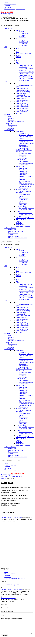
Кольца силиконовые (26, 163)
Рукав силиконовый (22, 88)
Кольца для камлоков (26, 78)
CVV (17, 52)
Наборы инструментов (15, 231)
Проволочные (23, 198)
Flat (17, 62)
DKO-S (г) (22, 40)
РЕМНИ (18, 211)
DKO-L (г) (22, 32)
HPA (17, 60)
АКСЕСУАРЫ (9, 130)
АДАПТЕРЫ (20, 131)
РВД (17, 83)
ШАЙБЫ (19, 223)
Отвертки (11, 234)
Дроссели (11, 118)
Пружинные (23, 199)
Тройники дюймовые (26, 135)
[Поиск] (19, 241)
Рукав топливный (21, 111)
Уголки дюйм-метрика (26, 143)
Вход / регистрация (7, 13)
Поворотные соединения (16, 121)
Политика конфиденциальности (14, 9)
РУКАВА (7, 82)
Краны (10, 116)
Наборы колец (23, 165)
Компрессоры (12, 125)
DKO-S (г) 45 (23, 42)
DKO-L (18, 30)
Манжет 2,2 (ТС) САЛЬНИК (24, 172)
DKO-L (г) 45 (23, 33)
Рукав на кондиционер (23, 91)
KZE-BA (18, 55)
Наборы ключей (13, 233)
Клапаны (11, 120)
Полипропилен (24, 80)
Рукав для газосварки (22, 106)
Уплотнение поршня (25, 186)
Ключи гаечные (13, 229)
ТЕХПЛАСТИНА (21, 216)
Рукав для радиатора (22, 110)
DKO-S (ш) (23, 45)
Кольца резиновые (25, 161)
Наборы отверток (13, 236)
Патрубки (19, 113)
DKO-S (18, 38)
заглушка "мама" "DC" (26, 72)
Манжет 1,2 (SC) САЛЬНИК (24, 168)
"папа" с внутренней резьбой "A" (26, 69)
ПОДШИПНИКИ (21, 189)
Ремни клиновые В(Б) (26, 214)
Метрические (23, 148)
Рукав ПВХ (19, 101)
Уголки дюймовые (25, 136)
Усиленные (23, 203)
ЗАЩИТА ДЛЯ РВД (25, 85)
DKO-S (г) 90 (23, 43)
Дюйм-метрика (24, 141)
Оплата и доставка (10, 4)
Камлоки (18, 63)
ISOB (17, 50)
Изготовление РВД (7, 12)
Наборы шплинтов (25, 153)
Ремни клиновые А (25, 213)
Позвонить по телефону (8, 598)
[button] (10, 25)
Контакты (7, 7)
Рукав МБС (19, 87)
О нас (6, 2)
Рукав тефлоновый (22, 105)
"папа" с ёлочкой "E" (26, 77)
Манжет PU (23, 174)
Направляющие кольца (26, 184)
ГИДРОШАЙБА (21, 206)
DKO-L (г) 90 (23, 35)
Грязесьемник (23, 188)
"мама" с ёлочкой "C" (26, 75)
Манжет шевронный (25, 183)
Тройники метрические (23, 145)
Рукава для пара (21, 98)
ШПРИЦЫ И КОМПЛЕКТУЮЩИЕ (23, 225)
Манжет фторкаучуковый (24, 180)
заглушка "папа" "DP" (26, 73)
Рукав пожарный (21, 103)
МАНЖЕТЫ (20, 166)
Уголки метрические (26, 140)
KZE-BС (18, 57)
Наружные (22, 156)
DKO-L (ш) (23, 37)
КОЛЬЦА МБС (20, 160)
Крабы (18, 58)
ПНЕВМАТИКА (9, 123)
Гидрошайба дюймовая (26, 208)
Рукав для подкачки (22, 100)
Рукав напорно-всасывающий (21, 94)
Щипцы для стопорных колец (17, 238)
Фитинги (11, 128)
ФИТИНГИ (8, 28)
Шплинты (22, 155)
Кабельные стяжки (25, 194)
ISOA (17, 48)
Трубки (10, 126)
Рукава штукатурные (22, 90)
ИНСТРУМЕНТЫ (10, 228)
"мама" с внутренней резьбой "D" (26, 66)
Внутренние (23, 158)
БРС (5, 47)
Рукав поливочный (22, 108)
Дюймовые (23, 133)
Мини (21, 196)
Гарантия (7, 5)
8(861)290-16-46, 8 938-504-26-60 (17, 20)
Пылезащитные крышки (23, 53)
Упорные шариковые (26, 191)
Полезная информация (11, 585)
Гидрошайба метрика (26, 209)
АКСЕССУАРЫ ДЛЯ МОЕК (25, 218)
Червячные (22, 204)
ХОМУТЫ (19, 193)
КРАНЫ (7, 115)
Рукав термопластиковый (24, 96)
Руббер (21, 201)
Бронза (21, 138)
